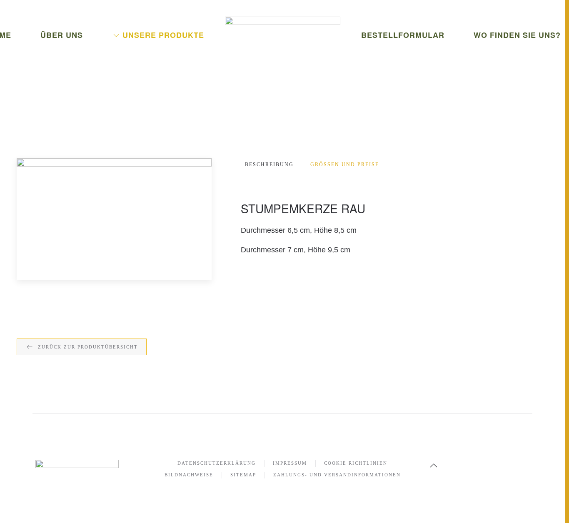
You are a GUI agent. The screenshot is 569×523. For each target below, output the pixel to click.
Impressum (290, 463)
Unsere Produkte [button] (163, 35)
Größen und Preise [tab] (344, 164)
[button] (114, 218)
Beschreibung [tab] (269, 164)
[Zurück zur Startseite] (282, 37)
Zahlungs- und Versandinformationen (337, 474)
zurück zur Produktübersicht (88, 346)
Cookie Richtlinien (355, 463)
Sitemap (243, 474)
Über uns (61, 35)
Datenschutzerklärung (216, 463)
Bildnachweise (189, 474)
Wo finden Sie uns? (517, 35)
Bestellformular (402, 35)
